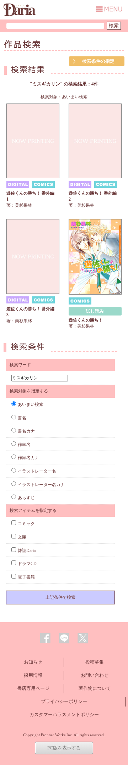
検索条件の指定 (98, 61)
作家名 (24, 444)
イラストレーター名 (37, 471)
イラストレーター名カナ (41, 484)
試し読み (95, 311)
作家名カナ (28, 457)
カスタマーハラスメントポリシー (64, 714)
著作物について (95, 688)
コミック (26, 523)
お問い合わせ (94, 675)
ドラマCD (27, 563)
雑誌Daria (27, 550)
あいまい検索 (30, 404)
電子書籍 (26, 577)
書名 (22, 417)
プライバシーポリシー (64, 701)
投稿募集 (94, 662)
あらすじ (26, 497)
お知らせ (33, 662)
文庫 (22, 537)
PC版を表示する (64, 747)
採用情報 (33, 675)
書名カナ (26, 431)
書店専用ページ (33, 688)
